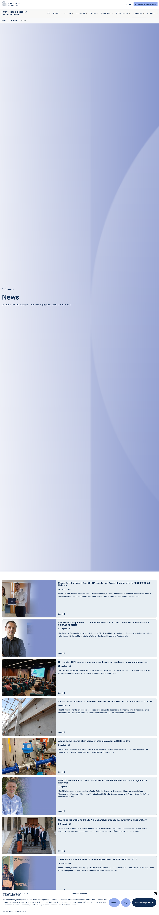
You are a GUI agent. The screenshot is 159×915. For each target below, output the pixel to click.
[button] (155, 893)
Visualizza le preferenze (144, 902)
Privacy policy (20, 911)
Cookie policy (8, 911)
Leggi (60, 614)
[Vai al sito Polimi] (10, 4)
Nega (126, 902)
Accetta (114, 902)
